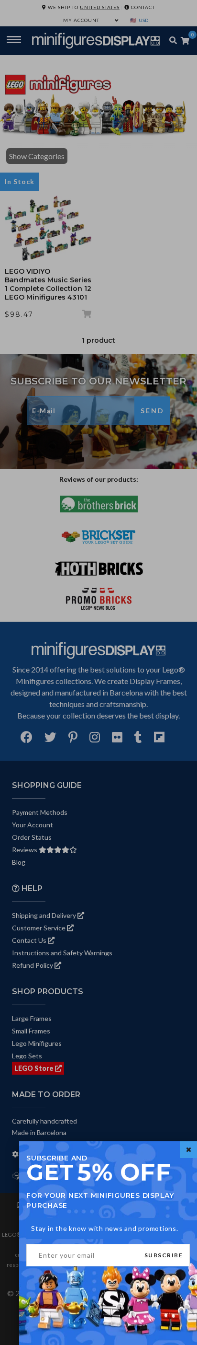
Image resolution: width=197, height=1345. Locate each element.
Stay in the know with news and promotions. (104, 1228)
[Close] (188, 1149)
